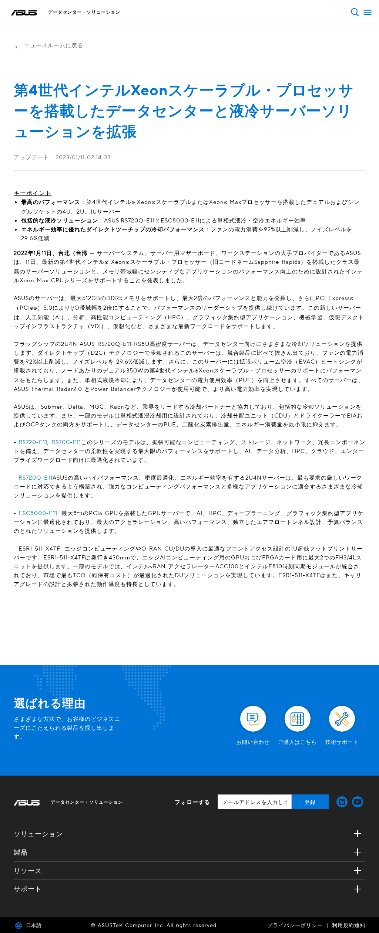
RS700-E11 (66, 442)
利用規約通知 (348, 925)
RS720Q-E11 (36, 477)
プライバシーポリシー (295, 925)
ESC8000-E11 (38, 513)
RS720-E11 (33, 442)
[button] (354, 12)
